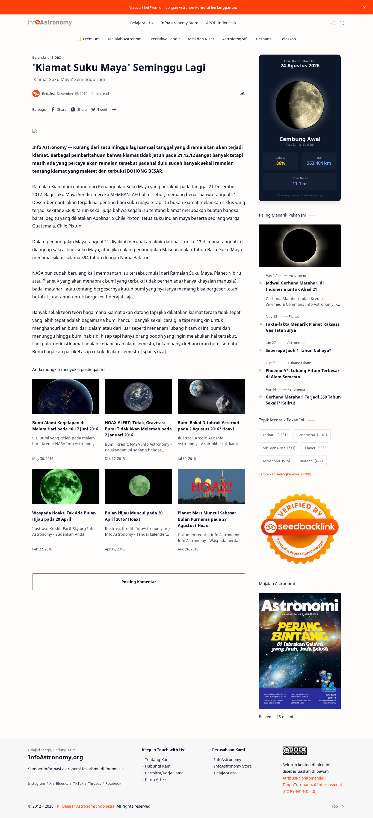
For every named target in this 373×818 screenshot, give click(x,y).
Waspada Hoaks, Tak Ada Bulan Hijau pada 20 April (64, 516)
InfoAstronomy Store (233, 766)
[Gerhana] (264, 39)
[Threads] (94, 783)
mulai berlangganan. (218, 7)
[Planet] (294, 316)
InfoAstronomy (227, 759)
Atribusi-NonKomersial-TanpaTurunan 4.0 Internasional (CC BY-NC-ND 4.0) (312, 784)
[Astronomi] (295, 342)
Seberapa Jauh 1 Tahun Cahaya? (298, 350)
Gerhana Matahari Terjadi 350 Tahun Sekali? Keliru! (303, 400)
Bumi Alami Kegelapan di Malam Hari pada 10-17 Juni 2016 (65, 426)
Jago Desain (188, 806)
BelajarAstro (225, 772)
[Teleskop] (288, 39)
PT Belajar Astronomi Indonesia (85, 806)
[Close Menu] (364, 7)
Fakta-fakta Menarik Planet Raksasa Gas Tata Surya (303, 327)
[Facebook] (113, 783)
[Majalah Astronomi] (125, 39)
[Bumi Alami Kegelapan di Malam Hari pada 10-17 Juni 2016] (65, 396)
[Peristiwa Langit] (165, 39)
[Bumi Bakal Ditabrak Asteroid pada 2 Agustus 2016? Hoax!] (211, 396)
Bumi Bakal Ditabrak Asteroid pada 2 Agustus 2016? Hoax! (208, 426)
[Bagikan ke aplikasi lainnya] (114, 109)
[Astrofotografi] (235, 39)
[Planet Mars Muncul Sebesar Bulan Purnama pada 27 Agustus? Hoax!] (211, 486)
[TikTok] (78, 783)
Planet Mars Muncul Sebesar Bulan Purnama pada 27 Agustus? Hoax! (207, 519)
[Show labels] (286, 474)
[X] (50, 783)
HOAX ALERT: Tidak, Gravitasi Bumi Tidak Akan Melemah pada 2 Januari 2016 (138, 429)
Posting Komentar (139, 581)
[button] (333, 23)
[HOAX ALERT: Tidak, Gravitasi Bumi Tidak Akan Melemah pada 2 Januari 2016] (138, 396)
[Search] (342, 23)
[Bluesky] (62, 783)
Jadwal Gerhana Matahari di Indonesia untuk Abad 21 (295, 286)
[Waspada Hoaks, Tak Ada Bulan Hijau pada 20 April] (65, 486)
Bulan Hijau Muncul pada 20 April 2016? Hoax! (133, 516)
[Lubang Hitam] (299, 362)
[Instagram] (36, 783)
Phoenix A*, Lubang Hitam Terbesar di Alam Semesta (302, 373)
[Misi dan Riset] (201, 39)
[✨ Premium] (88, 39)
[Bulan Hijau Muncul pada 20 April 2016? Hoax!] (138, 486)
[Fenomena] (297, 275)
